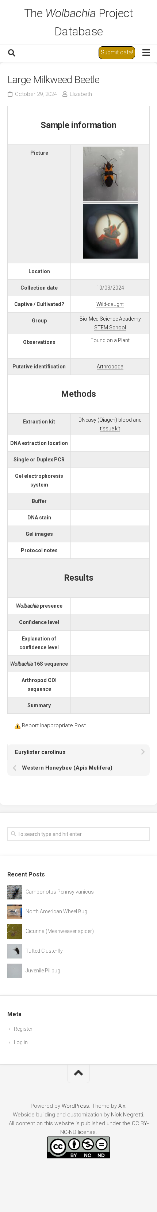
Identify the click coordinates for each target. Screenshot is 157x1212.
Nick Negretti (127, 1114)
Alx (121, 1106)
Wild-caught (110, 304)
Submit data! (117, 52)
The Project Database (78, 22)
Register (23, 1029)
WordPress (75, 1106)
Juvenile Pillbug (43, 970)
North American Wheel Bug (56, 911)
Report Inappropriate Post (54, 725)
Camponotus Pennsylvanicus (60, 892)
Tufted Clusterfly (44, 951)
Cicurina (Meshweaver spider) (60, 931)
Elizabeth (81, 94)
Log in (21, 1042)
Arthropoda (110, 366)
